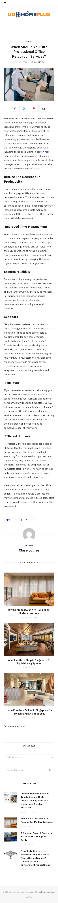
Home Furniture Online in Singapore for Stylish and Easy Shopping (29, 712)
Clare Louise (29, 550)
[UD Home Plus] (29, 14)
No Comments (38, 62)
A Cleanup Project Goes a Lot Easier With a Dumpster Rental (37, 837)
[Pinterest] (34, 108)
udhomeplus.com (47, 892)
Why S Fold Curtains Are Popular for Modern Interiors (29, 611)
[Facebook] (15, 108)
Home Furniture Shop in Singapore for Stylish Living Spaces (29, 662)
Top (30, 897)
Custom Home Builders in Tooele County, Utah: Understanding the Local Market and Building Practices (35, 800)
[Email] (43, 108)
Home (30, 41)
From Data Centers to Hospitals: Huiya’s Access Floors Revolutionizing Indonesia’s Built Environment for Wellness (35, 858)
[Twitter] (24, 108)
